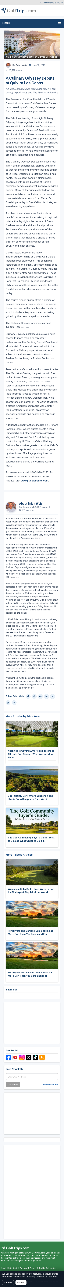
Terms (33, 1268)
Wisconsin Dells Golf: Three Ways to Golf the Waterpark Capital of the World (31, 891)
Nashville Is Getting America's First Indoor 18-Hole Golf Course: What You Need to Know (32, 754)
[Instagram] (34, 696)
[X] (52, 696)
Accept (21, 1282)
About (3, 1268)
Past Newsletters (50, 1084)
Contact (13, 1268)
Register (60, 2)
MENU (6, 23)
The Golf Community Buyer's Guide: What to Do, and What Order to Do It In (31, 839)
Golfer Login (48, 2)
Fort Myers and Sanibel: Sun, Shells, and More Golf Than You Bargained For (30, 932)
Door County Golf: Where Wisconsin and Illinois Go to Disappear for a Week (30, 797)
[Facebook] (28, 696)
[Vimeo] (14, 702)
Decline (8, 1282)
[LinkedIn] (46, 696)
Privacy (23, 1268)
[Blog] (8, 702)
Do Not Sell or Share (48, 1268)
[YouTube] (40, 696)
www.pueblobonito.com (34, 480)
